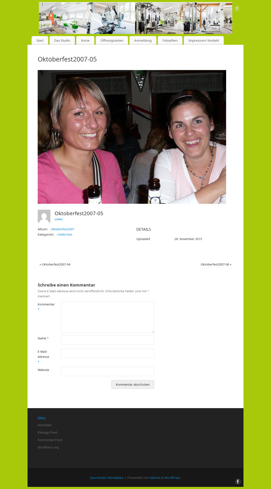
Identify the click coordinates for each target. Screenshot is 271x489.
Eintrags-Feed (47, 432)
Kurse (85, 40)
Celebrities (64, 234)
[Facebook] (237, 9)
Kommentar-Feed (50, 440)
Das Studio (62, 40)
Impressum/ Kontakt (203, 40)
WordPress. (173, 478)
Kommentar (43, 306)
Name (43, 338)
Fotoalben (170, 40)
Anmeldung (143, 40)
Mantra (155, 478)
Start (39, 40)
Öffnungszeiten (112, 40)
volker (59, 219)
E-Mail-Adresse (43, 357)
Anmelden (45, 425)
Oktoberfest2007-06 (216, 264)
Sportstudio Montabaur (107, 478)
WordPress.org (48, 447)
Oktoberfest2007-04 (55, 264)
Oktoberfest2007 (62, 229)
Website (43, 370)
